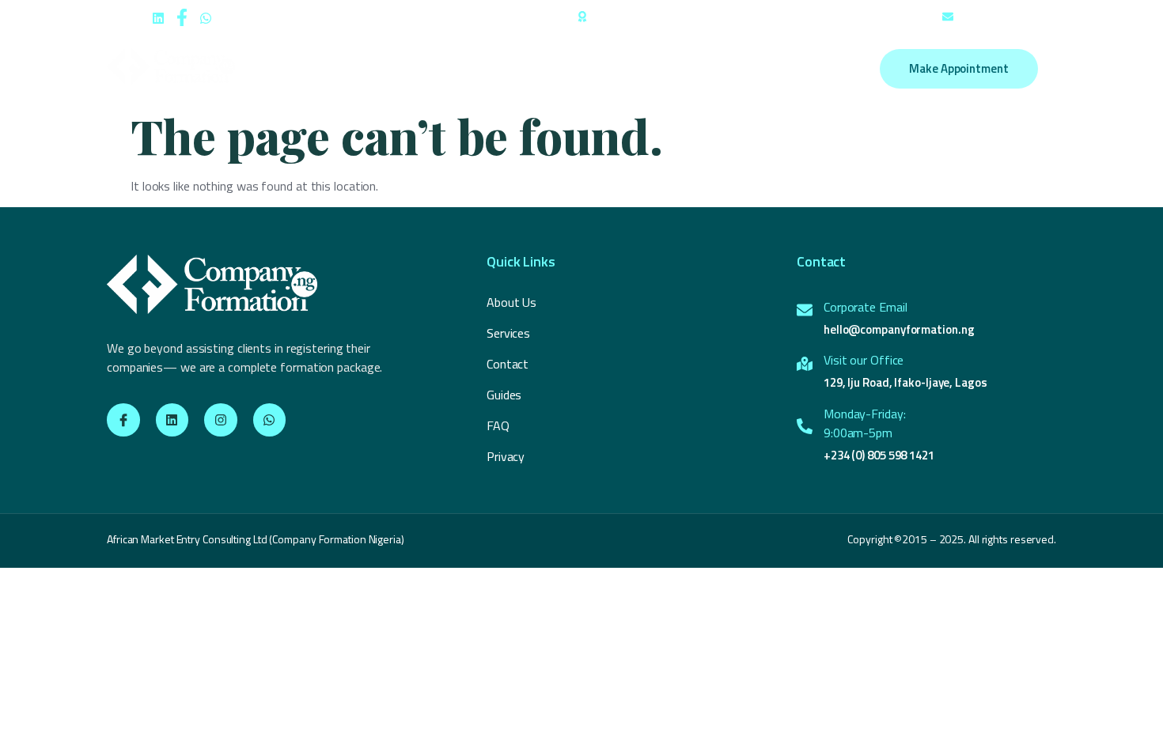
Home (344, 68)
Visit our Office (864, 359)
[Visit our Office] (805, 364)
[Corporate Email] (805, 310)
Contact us (741, 68)
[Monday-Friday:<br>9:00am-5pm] (805, 426)
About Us (409, 68)
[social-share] (158, 16)
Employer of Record (577, 68)
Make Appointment (958, 68)
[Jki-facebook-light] (123, 420)
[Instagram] (220, 420)
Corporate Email (865, 306)
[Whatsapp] (269, 420)
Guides (670, 68)
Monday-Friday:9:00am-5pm (865, 423)
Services (479, 68)
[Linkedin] (172, 420)
